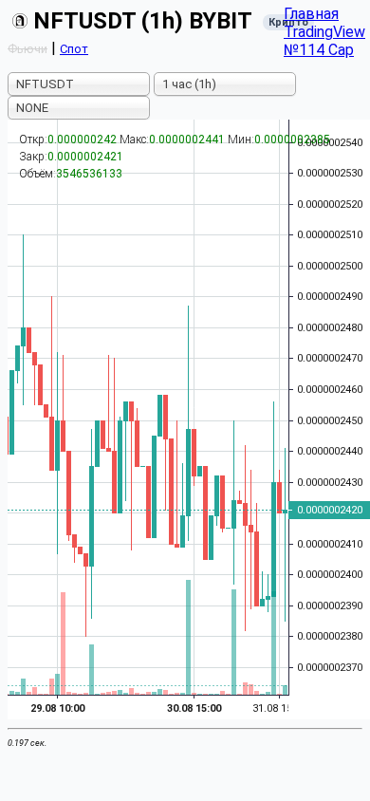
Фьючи (27, 49)
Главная (311, 14)
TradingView (324, 32)
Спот (74, 49)
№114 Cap (319, 50)
